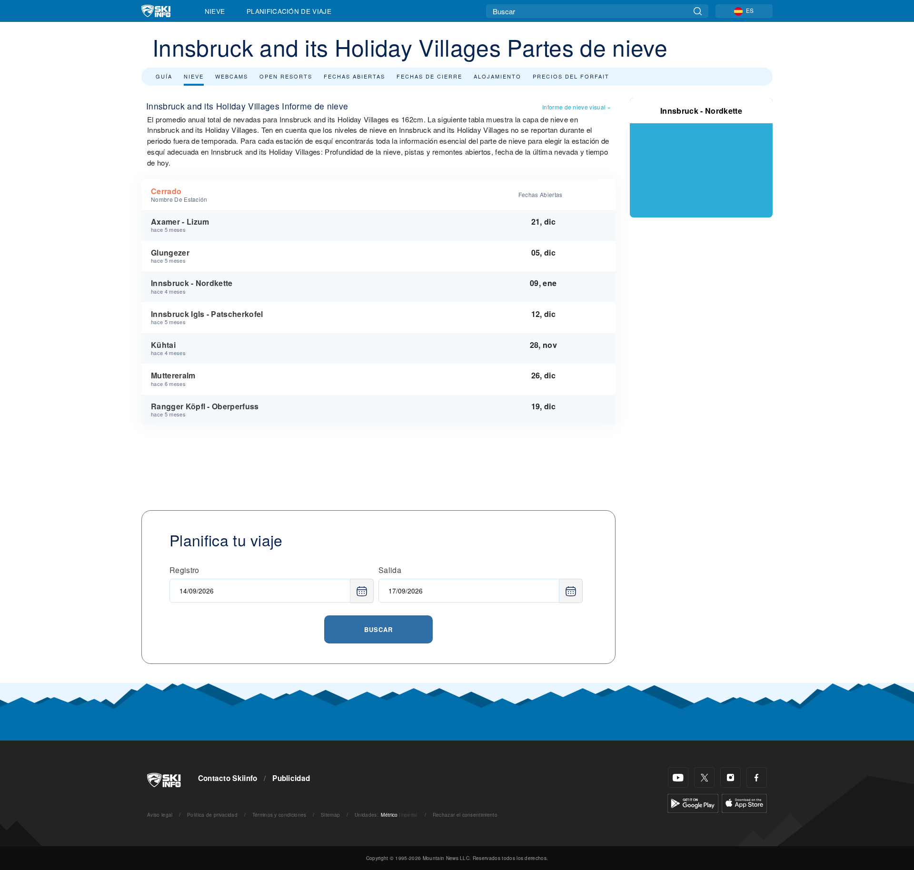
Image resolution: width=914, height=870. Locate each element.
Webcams (231, 76)
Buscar (378, 629)
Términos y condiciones (279, 814)
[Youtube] (678, 777)
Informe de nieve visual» (576, 107)
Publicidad (291, 778)
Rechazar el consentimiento (465, 814)
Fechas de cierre (429, 76)
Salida (389, 569)
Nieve (215, 11)
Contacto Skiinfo (228, 778)
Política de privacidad (212, 814)
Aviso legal (160, 814)
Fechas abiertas (354, 76)
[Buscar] (697, 11)
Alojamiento (497, 76)
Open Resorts (285, 76)
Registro (184, 569)
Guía (164, 76)
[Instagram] (730, 777)
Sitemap (330, 814)
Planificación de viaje (289, 11)
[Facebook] (756, 777)
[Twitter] (704, 777)
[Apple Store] (744, 802)
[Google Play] (692, 802)
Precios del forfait (571, 76)
